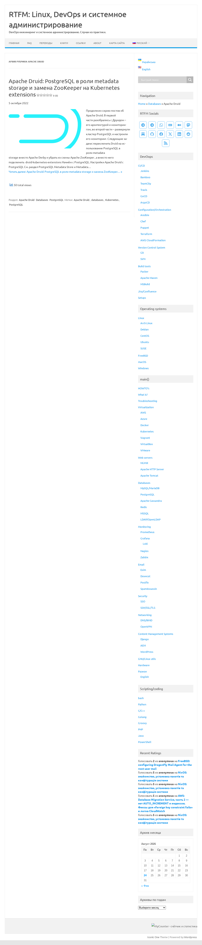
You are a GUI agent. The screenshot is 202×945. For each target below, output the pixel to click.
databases (97, 199)
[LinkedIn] (179, 134)
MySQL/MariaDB (149, 488)
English (144, 676)
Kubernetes (112, 199)
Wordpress (190, 937)
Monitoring (144, 526)
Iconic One (153, 937)
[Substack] (143, 134)
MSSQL (144, 513)
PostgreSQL (57, 199)
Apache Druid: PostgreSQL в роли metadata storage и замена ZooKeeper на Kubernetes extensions (64, 87)
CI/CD (141, 165)
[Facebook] (161, 134)
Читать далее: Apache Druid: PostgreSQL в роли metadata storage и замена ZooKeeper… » (65, 171)
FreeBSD (143, 355)
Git (142, 252)
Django (144, 639)
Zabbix (144, 557)
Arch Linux (146, 323)
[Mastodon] (188, 125)
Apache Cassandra (151, 500)
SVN (142, 259)
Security (142, 596)
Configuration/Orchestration (154, 209)
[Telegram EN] (152, 125)
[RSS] (165, 143)
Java (141, 735)
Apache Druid (27, 199)
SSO (142, 601)
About (97, 43)
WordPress (146, 651)
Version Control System (151, 247)
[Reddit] (188, 134)
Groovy (142, 723)
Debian (144, 329)
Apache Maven (148, 277)
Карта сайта (117, 43)
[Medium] (179, 125)
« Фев (145, 885)
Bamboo (145, 177)
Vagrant (145, 437)
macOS (142, 362)
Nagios (144, 551)
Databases (42, 199)
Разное (142, 671)
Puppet (144, 227)
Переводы (45, 43)
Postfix (144, 582)
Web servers (145, 457)
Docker (144, 425)
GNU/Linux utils (147, 658)
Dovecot (145, 576)
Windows (143, 368)
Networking (145, 615)
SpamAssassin (148, 588)
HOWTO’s (143, 388)
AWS (143, 412)
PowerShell (144, 742)
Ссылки (81, 43)
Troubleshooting (147, 400)
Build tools (144, 266)
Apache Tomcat (149, 475)
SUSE (143, 348)
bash (141, 698)
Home (142, 103)
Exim (143, 569)
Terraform (146, 234)
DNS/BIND (146, 620)
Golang (142, 717)
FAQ (29, 43)
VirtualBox (146, 444)
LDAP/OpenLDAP (150, 519)
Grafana (145, 538)
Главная (14, 43)
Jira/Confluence (147, 291)
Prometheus (147, 532)
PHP (140, 729)
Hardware (144, 665)
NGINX (144, 463)
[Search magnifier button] (190, 79)
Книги (64, 43)
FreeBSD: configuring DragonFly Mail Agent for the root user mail (165, 764)
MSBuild (145, 284)
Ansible (144, 215)
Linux (141, 318)
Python (142, 704)
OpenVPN (146, 626)
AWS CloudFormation (153, 240)
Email (141, 564)
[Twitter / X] (170, 134)
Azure (143, 418)
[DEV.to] (170, 125)
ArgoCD (145, 202)
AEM (143, 645)
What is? (143, 394)
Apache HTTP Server (152, 469)
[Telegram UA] (143, 125)
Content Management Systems (155, 633)
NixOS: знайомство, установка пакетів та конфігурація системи (162, 776)
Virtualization (146, 407)
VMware (145, 450)
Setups (142, 297)
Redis (143, 507)
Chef (143, 221)
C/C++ (141, 710)
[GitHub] (152, 134)
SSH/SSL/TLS (147, 607)
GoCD (143, 196)
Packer (144, 271)
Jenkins (144, 170)
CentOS (144, 335)
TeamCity (145, 183)
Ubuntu (144, 342)
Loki (145, 543)
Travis (143, 189)
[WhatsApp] (161, 125)
